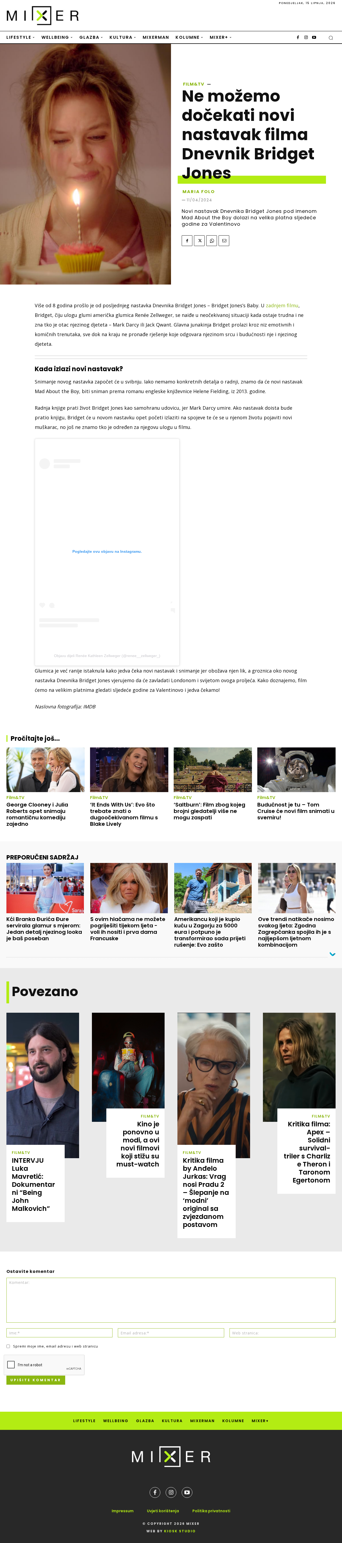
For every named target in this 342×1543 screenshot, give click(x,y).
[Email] (224, 240)
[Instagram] (306, 38)
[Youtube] (314, 38)
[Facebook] (298, 38)
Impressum (123, 1511)
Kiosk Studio (180, 1531)
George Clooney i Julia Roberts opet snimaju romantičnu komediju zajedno (37, 814)
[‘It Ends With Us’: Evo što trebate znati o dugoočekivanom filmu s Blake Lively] (129, 769)
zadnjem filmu (282, 305)
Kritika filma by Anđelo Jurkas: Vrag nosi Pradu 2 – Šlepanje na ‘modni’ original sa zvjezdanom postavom (206, 1192)
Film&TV (193, 84)
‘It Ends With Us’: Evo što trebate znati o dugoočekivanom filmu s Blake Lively (124, 814)
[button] (331, 38)
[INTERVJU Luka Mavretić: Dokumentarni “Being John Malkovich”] (42, 1085)
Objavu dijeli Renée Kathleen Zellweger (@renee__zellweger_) (107, 656)
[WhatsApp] (211, 240)
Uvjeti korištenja (163, 1511)
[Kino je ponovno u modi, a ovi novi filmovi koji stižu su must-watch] (128, 1067)
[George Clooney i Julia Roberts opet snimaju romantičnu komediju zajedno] (45, 769)
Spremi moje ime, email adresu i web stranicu (55, 1346)
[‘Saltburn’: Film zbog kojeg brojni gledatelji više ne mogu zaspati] (213, 769)
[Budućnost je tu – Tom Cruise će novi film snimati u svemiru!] (296, 769)
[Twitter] (199, 240)
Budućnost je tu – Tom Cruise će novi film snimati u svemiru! (296, 811)
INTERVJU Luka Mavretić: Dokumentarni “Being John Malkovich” (33, 1184)
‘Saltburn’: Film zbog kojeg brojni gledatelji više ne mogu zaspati (209, 811)
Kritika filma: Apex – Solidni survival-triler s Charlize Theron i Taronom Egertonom (307, 1152)
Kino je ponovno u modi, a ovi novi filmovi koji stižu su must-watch (137, 1144)
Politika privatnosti (211, 1511)
